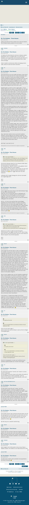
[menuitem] (2, 25)
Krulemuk (5, 48)
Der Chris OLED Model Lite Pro (9, 381)
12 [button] (22, 32)
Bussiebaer (3, 34)
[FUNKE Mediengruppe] (14, 497)
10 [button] (18, 32)
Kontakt (21, 489)
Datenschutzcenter (17, 487)
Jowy (5, 148)
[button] (10, 32)
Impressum (9, 487)
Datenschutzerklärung (11, 489)
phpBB (11, 471)
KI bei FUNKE (18, 491)
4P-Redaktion (10, 491)
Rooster (5, 243)
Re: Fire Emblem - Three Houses (9, 38)
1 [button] (13, 32)
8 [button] (15, 32)
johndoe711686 (3, 406)
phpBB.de (19, 472)
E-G (4, 67)
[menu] (26, 2)
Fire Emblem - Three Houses (8, 29)
